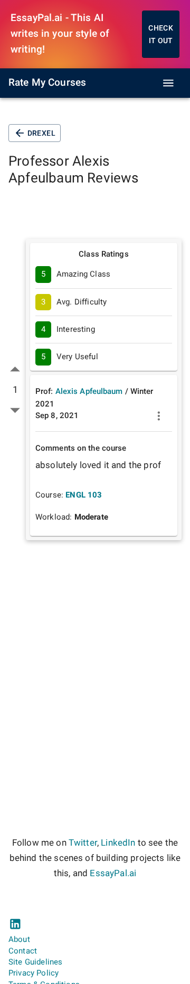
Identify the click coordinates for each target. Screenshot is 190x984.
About (19, 939)
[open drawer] (168, 83)
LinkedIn (118, 843)
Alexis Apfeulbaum (89, 391)
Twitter (83, 843)
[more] (159, 416)
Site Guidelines (35, 962)
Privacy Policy (33, 973)
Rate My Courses (47, 82)
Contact (22, 951)
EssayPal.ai (113, 873)
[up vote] (15, 369)
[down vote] (15, 410)
